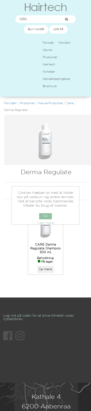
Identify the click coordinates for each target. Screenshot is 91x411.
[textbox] (36, 19)
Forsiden (10, 103)
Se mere (45, 269)
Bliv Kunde (36, 29)
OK (45, 216)
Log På (58, 29)
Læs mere (45, 223)
